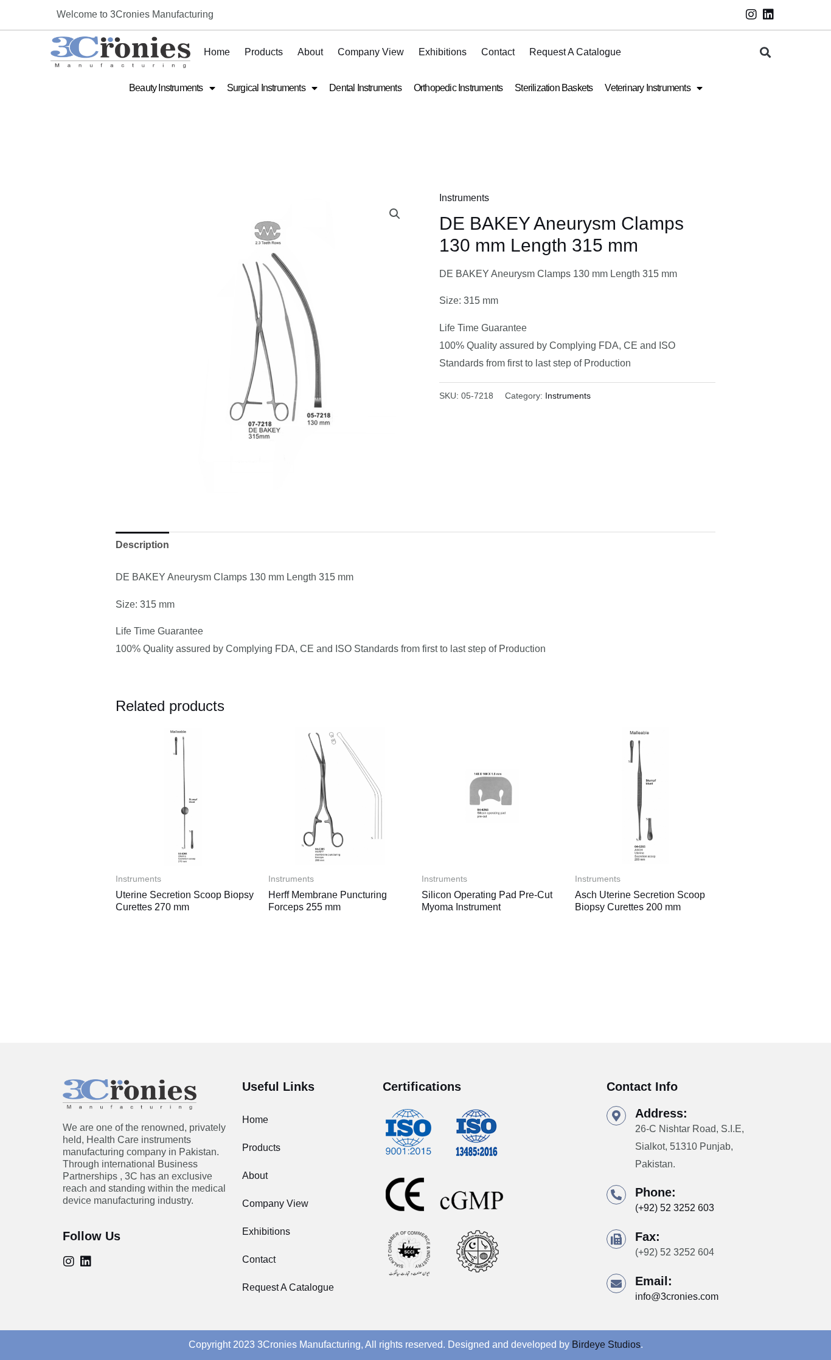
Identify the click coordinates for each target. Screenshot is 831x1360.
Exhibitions (443, 52)
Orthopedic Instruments (458, 88)
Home (217, 52)
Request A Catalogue (575, 52)
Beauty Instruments (166, 88)
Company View (371, 52)
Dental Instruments (365, 88)
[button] (766, 53)
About (310, 52)
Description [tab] (142, 545)
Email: (653, 1281)
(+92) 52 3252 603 (674, 1208)
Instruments (464, 198)
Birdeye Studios (606, 1344)
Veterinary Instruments (647, 88)
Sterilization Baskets (554, 88)
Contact (498, 52)
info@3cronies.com (676, 1296)
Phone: (655, 1192)
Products (264, 52)
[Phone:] (616, 1194)
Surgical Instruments (266, 88)
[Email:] (616, 1283)
